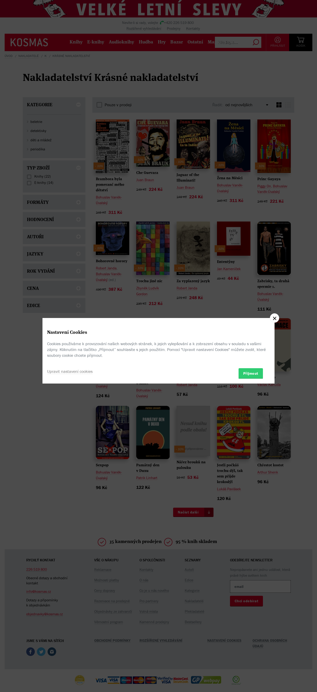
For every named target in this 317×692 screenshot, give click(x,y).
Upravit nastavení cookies (70, 371)
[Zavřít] (274, 318)
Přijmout (250, 373)
